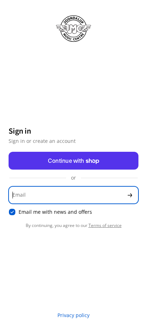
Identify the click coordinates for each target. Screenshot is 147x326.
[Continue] (130, 195)
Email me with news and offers (55, 212)
